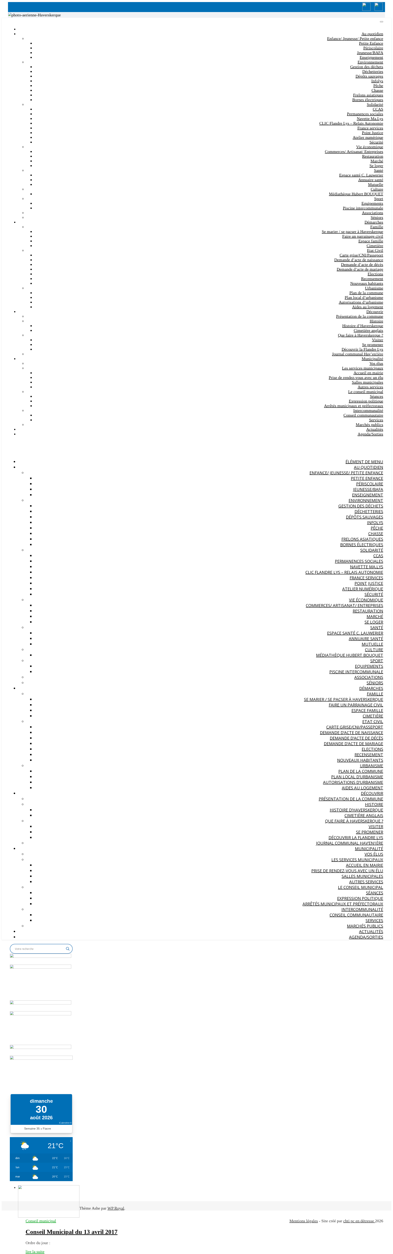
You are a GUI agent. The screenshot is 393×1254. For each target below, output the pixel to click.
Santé (378, 170)
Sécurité (376, 142)
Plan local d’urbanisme (364, 297)
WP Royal (115, 1208)
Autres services (370, 387)
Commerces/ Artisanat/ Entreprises (354, 151)
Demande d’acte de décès (362, 264)
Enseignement (371, 57)
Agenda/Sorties (370, 434)
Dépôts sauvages (369, 76)
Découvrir (374, 311)
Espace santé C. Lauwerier (361, 175)
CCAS (378, 109)
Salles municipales (367, 382)
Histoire (376, 321)
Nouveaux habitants (366, 283)
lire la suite (35, 1251)
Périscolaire (373, 48)
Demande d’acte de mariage (360, 269)
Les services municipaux (362, 368)
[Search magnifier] (68, 949)
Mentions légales (303, 1221)
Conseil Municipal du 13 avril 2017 (71, 1231)
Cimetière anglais (368, 330)
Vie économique (369, 147)
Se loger (376, 165)
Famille (376, 227)
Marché (376, 161)
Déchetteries (372, 71)
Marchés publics (369, 424)
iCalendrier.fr (65, 1123)
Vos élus (376, 363)
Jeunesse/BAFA (370, 52)
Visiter (377, 340)
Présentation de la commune (359, 316)
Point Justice (372, 132)
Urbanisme (374, 288)
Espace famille (370, 241)
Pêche (378, 85)
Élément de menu (364, 461)
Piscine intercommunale (363, 208)
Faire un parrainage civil (362, 236)
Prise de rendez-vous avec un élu (356, 377)
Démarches (374, 222)
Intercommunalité (368, 410)
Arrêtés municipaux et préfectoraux (353, 405)
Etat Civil (375, 250)
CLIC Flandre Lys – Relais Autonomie (351, 123)
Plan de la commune (366, 292)
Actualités (374, 429)
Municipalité (372, 358)
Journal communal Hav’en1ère (357, 354)
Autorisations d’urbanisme (361, 302)
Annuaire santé (370, 179)
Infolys (377, 81)
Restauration (372, 156)
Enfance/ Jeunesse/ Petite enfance (355, 38)
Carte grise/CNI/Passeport (361, 255)
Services (376, 420)
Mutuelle (375, 184)
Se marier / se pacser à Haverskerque (352, 231)
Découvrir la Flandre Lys (362, 349)
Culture (377, 189)
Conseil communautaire (363, 415)
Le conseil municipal (365, 391)
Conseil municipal (41, 1221)
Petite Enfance (371, 43)
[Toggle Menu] (381, 21)
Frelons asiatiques (368, 95)
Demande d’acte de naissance (358, 260)
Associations (372, 212)
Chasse (377, 90)
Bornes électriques (367, 99)
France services (370, 128)
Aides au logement (367, 307)
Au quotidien (372, 34)
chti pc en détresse (359, 1221)
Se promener (372, 344)
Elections (375, 274)
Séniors (377, 217)
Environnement (370, 62)
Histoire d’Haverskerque (362, 325)
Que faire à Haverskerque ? (360, 335)
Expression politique (366, 401)
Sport (378, 198)
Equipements (372, 203)
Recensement (372, 278)
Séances (376, 396)
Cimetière (375, 245)
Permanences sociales (365, 114)
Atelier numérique (368, 137)
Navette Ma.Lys (370, 118)
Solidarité (375, 104)
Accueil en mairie (368, 373)
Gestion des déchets (366, 66)
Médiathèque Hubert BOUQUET (356, 194)
